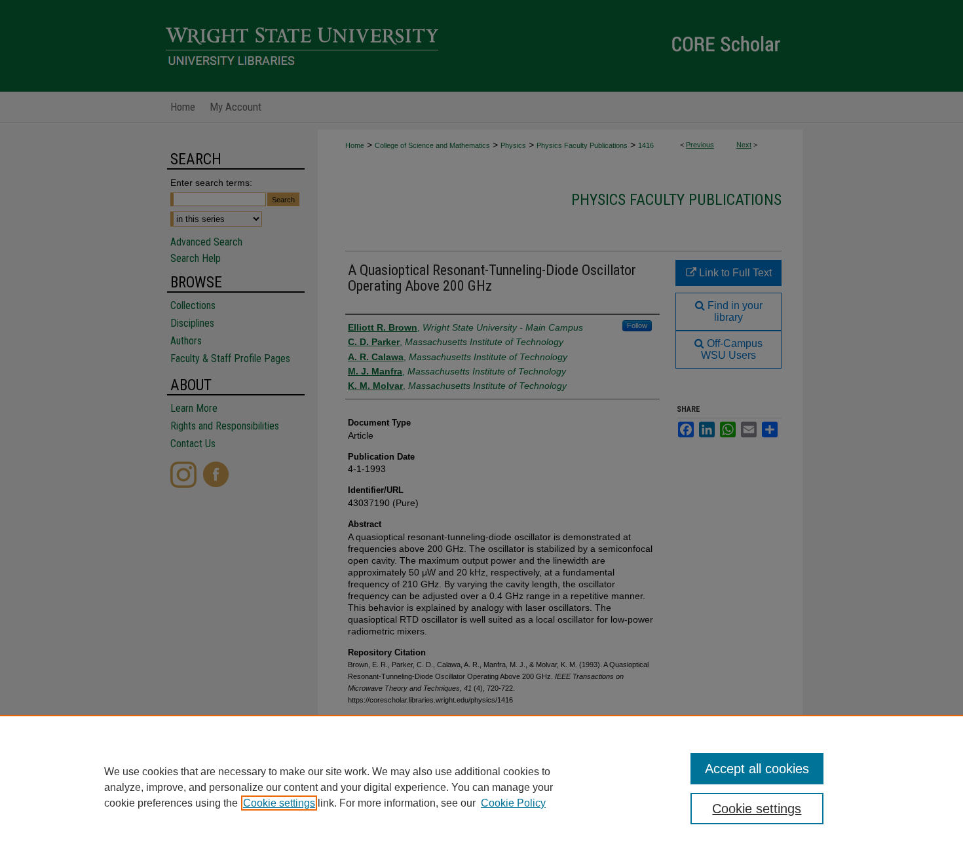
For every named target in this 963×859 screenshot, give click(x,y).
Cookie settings (279, 803)
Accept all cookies (757, 768)
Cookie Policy (513, 803)
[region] (481, 787)
